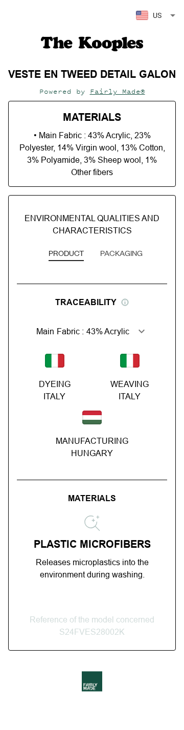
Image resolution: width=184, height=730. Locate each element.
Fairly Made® (117, 91)
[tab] (66, 254)
